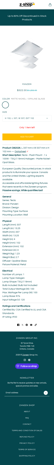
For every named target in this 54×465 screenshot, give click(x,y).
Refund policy (27, 437)
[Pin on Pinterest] (26, 325)
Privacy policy (27, 443)
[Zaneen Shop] (27, 4)
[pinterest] (29, 360)
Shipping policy (27, 456)
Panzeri (27, 84)
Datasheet (20, 151)
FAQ (27, 418)
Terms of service (27, 449)
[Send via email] (31, 325)
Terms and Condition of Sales (27, 430)
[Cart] (50, 4)
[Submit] (46, 393)
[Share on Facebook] (18, 325)
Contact (27, 424)
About (27, 411)
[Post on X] (22, 325)
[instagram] (24, 360)
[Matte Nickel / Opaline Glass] (5, 105)
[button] (35, 325)
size (4, 112)
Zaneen (25, 355)
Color (6, 99)
